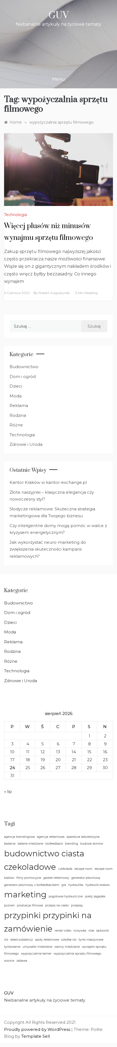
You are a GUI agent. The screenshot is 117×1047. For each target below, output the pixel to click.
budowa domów (91, 843)
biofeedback (54, 843)
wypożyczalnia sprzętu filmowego (77, 953)
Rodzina (18, 415)
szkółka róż (68, 939)
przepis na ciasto (57, 905)
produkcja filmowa (30, 905)
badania (10, 843)
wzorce (9, 960)
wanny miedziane (67, 947)
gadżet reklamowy (56, 878)
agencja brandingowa (19, 837)
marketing (25, 894)
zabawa (21, 960)
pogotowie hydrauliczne (66, 896)
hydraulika (75, 885)
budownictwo (31, 853)
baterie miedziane (30, 843)
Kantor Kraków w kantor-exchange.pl (48, 482)
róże (91, 930)
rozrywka (79, 930)
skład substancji (21, 939)
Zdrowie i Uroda (26, 444)
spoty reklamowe (47, 939)
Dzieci (16, 386)
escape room (84, 869)
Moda (15, 396)
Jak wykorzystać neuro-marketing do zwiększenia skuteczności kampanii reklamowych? (48, 549)
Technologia (15, 214)
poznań (9, 905)
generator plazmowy (85, 878)
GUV (58, 16)
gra (63, 885)
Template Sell (35, 1036)
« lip (8, 791)
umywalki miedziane (37, 947)
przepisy (77, 905)
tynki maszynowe (91, 939)
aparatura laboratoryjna (83, 837)
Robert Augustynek (54, 293)
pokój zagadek (95, 896)
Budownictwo (24, 366)
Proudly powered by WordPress (37, 1029)
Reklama (19, 405)
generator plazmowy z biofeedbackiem (31, 885)
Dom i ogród (23, 376)
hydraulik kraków (97, 885)
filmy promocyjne (28, 878)
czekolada (65, 869)
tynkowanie (12, 947)
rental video (63, 930)
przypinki (22, 915)
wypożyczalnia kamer (36, 953)
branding (71, 843)
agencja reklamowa (50, 837)
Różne (16, 424)
